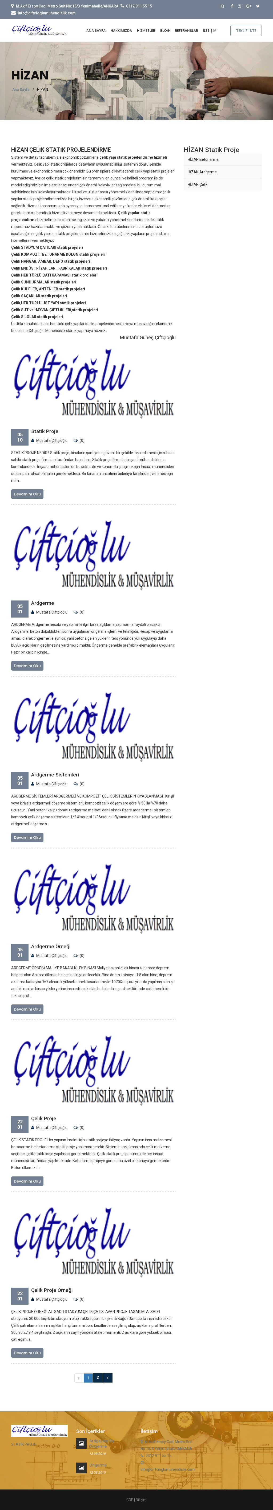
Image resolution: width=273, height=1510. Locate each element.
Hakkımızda (121, 30)
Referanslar (186, 30)
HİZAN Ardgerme (202, 172)
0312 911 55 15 (139, 6)
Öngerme (98, 1465)
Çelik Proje (43, 1118)
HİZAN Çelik (197, 184)
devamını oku (27, 494)
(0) (82, 440)
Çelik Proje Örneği (52, 1290)
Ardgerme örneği (51, 946)
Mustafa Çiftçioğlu (51, 440)
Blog (165, 30)
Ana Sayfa (96, 30)
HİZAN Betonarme (203, 159)
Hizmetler (146, 30)
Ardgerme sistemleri (55, 775)
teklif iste (246, 30)
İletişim (209, 30)
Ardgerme (42, 603)
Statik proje (44, 431)
